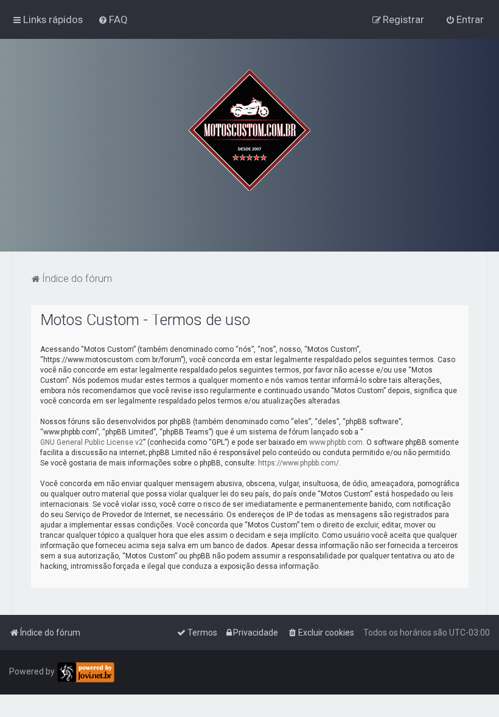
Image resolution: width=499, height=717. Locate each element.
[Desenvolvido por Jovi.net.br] (85, 672)
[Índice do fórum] (249, 130)
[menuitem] (113, 19)
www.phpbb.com (336, 442)
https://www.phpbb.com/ (298, 463)
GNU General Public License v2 (91, 442)
